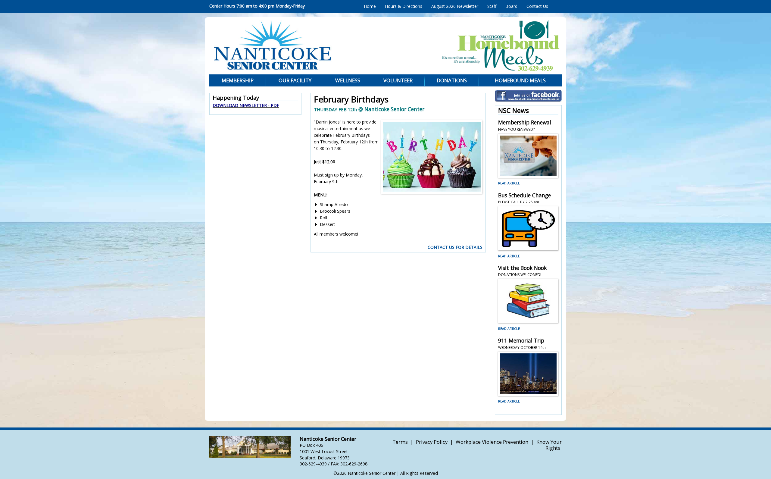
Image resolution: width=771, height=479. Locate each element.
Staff (491, 6)
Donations (452, 80)
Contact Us (537, 6)
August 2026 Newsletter (454, 6)
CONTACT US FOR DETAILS (455, 247)
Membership (238, 80)
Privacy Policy (432, 441)
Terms (400, 441)
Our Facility (295, 80)
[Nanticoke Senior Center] (324, 45)
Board (511, 6)
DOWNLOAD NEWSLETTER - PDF (246, 105)
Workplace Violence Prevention (492, 441)
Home (370, 6)
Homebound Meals (520, 80)
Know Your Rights (549, 445)
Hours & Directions (403, 6)
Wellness (347, 80)
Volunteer (398, 80)
